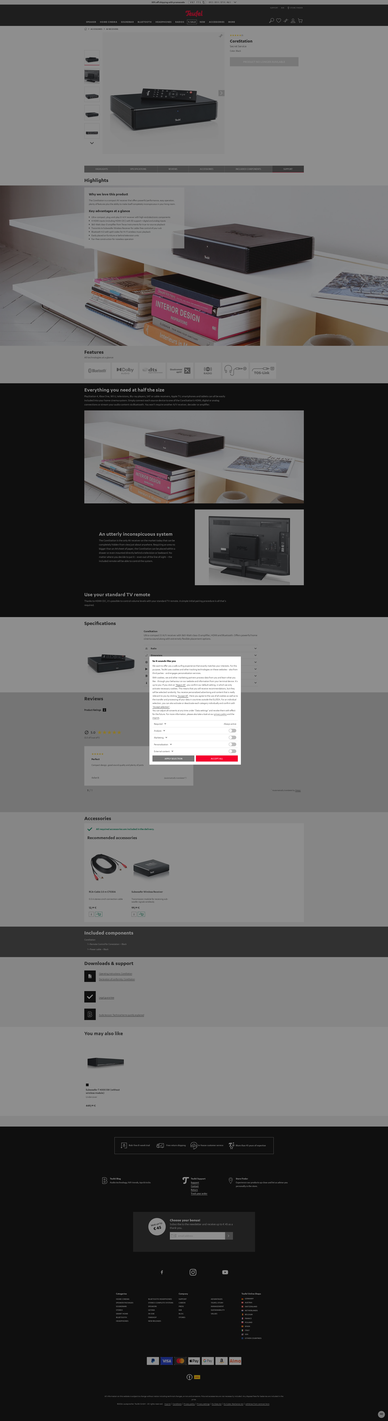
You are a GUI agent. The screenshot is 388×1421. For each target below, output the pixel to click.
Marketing (159, 737)
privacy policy (220, 714)
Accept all (217, 758)
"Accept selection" (161, 706)
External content (162, 751)
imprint (155, 717)
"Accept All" (182, 695)
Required (158, 723)
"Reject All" (180, 684)
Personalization (161, 744)
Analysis (157, 730)
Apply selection (173, 758)
